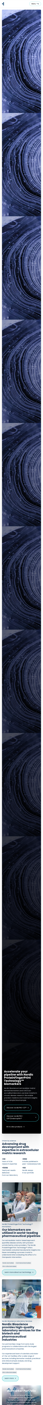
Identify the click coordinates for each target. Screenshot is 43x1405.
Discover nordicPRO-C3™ (16, 1108)
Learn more (9, 1378)
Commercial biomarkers (23, 1263)
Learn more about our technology (18, 1272)
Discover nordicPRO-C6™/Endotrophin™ (15, 1117)
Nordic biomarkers (8, 1263)
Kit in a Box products (14, 1127)
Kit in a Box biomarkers (9, 1266)
